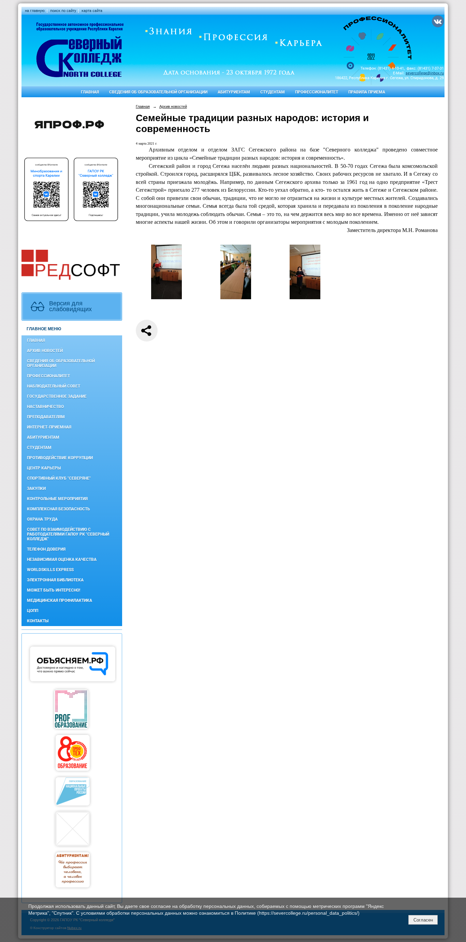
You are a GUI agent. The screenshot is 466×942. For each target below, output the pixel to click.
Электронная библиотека (55, 580)
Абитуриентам (234, 92)
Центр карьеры (44, 468)
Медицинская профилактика (59, 600)
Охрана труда (42, 519)
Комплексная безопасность (58, 509)
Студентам (272, 92)
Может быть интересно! (53, 590)
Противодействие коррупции (60, 457)
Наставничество (45, 406)
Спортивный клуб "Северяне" (59, 478)
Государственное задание (57, 396)
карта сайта (92, 11)
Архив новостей (45, 350)
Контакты (37, 621)
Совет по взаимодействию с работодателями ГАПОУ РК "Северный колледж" (68, 534)
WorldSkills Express (50, 569)
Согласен (423, 920)
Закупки (36, 488)
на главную (35, 11)
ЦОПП (32, 610)
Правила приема (366, 92)
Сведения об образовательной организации (158, 92)
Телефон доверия (46, 549)
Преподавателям (46, 417)
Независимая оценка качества (62, 559)
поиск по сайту (63, 11)
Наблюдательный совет (53, 386)
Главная (90, 92)
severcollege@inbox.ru (425, 73)
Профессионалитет (316, 92)
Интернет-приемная (49, 427)
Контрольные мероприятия (57, 498)
